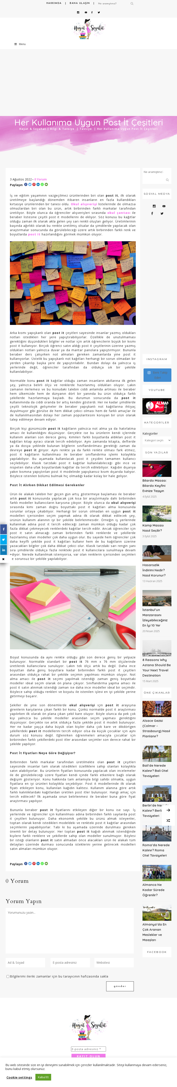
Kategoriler (150, 433)
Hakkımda (54, 3)
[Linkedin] (38, 184)
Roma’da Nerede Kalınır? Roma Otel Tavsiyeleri (156, 850)
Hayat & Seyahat (32, 129)
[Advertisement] (156, 286)
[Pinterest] (34, 184)
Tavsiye (86, 129)
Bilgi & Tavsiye (62, 129)
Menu (22, 44)
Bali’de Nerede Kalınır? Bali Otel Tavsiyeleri (155, 770)
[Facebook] (25, 184)
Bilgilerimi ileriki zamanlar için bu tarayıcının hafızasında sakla (59, 976)
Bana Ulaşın (80, 3)
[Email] (46, 184)
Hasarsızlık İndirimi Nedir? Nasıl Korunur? (154, 570)
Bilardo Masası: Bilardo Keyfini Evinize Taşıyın (154, 485)
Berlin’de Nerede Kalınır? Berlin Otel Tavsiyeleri (156, 810)
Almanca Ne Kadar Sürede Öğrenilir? (153, 890)
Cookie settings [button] (19, 1077)
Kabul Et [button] (43, 1077)
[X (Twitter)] (3, 539)
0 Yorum (40, 179)
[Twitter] (30, 184)
